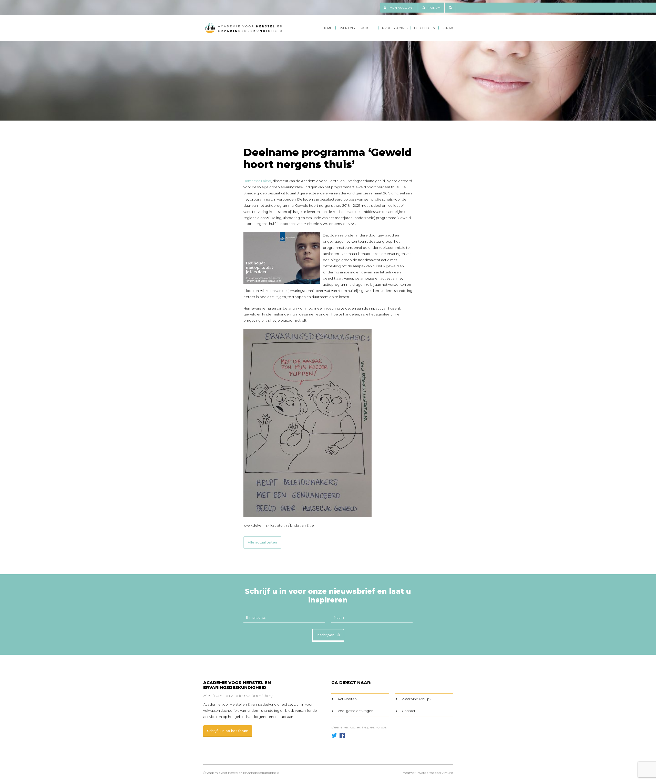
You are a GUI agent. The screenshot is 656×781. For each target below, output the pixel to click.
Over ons (347, 27)
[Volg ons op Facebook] (342, 736)
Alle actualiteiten (262, 542)
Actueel (368, 27)
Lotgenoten (424, 27)
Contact (449, 27)
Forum (434, 7)
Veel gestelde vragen (355, 711)
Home (327, 27)
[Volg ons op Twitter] (334, 736)
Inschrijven (325, 635)
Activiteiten (347, 699)
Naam (339, 617)
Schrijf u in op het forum (227, 731)
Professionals (394, 27)
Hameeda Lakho (257, 181)
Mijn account (401, 7)
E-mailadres (255, 617)
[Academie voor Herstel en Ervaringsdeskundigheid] (243, 28)
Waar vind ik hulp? (416, 699)
